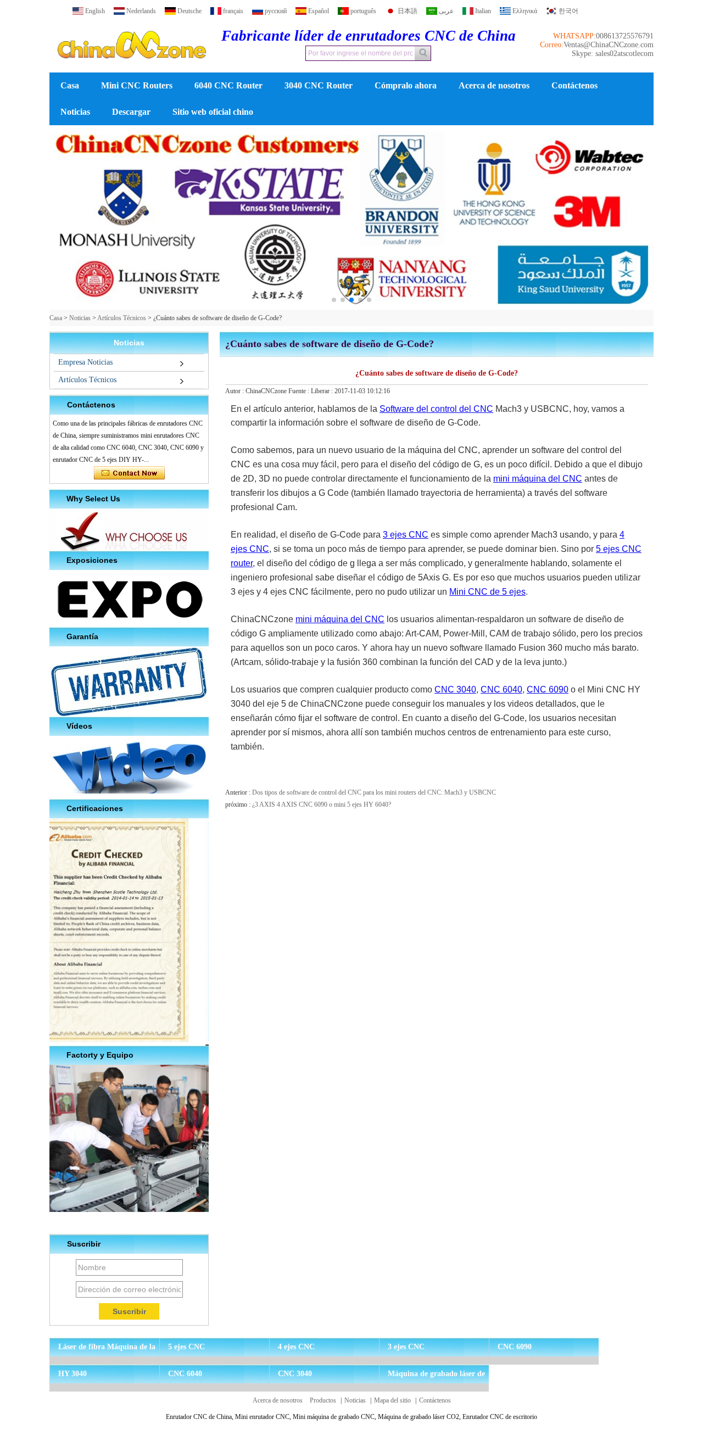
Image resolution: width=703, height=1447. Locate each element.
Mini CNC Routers (136, 85)
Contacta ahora (129, 473)
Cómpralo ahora (406, 85)
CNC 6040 (501, 689)
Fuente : (299, 391)
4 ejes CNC (296, 1347)
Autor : (235, 391)
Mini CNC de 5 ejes (487, 591)
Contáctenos (574, 85)
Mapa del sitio (392, 1400)
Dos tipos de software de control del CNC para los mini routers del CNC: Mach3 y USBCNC (374, 792)
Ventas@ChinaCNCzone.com (608, 45)
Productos (323, 1400)
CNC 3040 (455, 689)
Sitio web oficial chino (212, 111)
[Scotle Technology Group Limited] (131, 68)
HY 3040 (72, 1374)
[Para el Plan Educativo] (351, 218)
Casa (69, 85)
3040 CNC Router (318, 85)
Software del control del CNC (436, 409)
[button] (334, 300)
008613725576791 (625, 36)
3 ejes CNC (405, 534)
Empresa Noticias (85, 362)
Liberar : (322, 391)
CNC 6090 (547, 689)
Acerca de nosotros (494, 85)
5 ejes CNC (186, 1347)
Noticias (75, 111)
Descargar (131, 111)
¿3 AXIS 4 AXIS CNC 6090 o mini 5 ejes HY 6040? (321, 804)
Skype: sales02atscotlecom (613, 53)
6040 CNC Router (228, 85)
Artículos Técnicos (121, 318)
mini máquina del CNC (537, 478)
